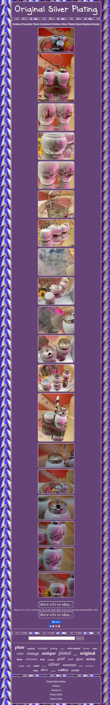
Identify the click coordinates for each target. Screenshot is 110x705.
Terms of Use (56, 698)
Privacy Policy (56, 694)
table (95, 648)
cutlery (63, 670)
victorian (31, 659)
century (51, 660)
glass (79, 659)
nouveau (69, 665)
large (19, 659)
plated (65, 653)
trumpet (53, 671)
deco (44, 670)
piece (62, 649)
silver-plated (73, 648)
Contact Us (56, 690)
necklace (90, 666)
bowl (44, 666)
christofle (42, 648)
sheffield (31, 649)
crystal (75, 670)
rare (20, 653)
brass (75, 655)
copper (36, 666)
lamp (35, 670)
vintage (32, 653)
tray (42, 659)
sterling (90, 659)
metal (81, 666)
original (87, 653)
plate (20, 647)
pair (28, 666)
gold (61, 658)
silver (54, 664)
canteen (21, 666)
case (70, 659)
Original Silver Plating (56, 681)
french (86, 648)
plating (53, 648)
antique (49, 653)
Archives (56, 685)
